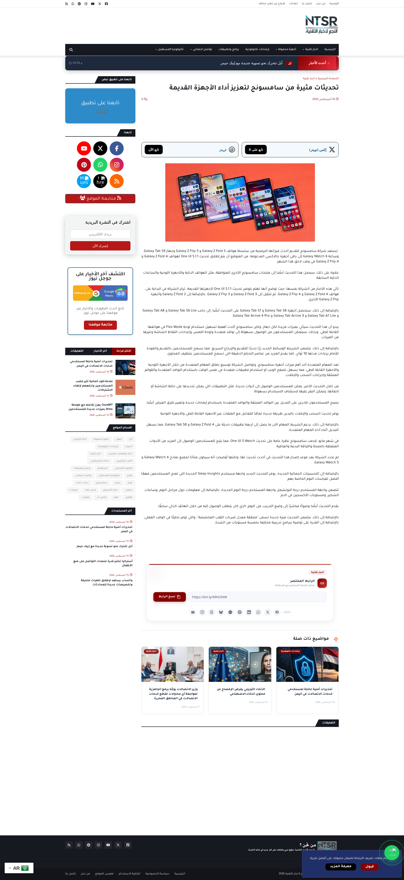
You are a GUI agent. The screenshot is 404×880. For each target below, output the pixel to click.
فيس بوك (90, 490)
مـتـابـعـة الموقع (101, 199)
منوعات (73, 490)
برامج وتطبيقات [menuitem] (229, 49)
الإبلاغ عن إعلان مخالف (272, 3)
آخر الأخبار (100, 351)
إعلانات (293, 3)
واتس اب (101, 497)
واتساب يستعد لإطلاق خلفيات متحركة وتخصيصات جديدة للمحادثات (107, 583)
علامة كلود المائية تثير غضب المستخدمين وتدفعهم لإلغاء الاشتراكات (93, 386)
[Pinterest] (239, 612)
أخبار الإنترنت (80, 439)
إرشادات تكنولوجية (108, 446)
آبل (130, 439)
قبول (369, 867)
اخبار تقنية (309, 78)
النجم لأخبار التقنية (296, 874)
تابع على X (256, 149)
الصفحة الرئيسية (328, 78)
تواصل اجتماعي (83, 475)
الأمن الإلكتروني (124, 461)
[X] (267, 612)
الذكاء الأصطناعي (99, 461)
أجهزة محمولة (101, 439)
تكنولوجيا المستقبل (109, 475)
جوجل (117, 483)
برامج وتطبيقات (81, 468)
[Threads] (211, 612)
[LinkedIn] (249, 612)
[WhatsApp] (258, 612)
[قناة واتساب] (391, 852)
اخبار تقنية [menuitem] (311, 49)
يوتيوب (85, 497)
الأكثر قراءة (123, 351)
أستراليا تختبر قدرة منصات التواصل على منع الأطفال (103, 563)
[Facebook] (277, 612)
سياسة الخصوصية (157, 874)
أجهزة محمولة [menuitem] (287, 49)
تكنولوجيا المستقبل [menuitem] (171, 49)
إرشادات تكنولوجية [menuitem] (257, 49)
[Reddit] (230, 612)
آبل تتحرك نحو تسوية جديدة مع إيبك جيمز (255, 63)
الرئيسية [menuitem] (330, 49)
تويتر (130, 483)
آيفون (119, 439)
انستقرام (102, 468)
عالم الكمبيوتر (110, 490)
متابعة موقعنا (100, 325)
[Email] (193, 612)
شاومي (128, 490)
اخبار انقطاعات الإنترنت (120, 454)
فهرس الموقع (104, 874)
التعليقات (76, 351)
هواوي (129, 497)
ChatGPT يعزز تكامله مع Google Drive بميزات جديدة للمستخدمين (91, 407)
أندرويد (128, 446)
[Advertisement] (150, 24)
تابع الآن (153, 149)
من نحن (320, 3)
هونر (116, 497)
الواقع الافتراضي (123, 468)
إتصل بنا (307, 3)
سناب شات (82, 483)
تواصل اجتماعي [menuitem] (202, 49)
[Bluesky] (221, 612)
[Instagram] (202, 612)
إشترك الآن (100, 246)
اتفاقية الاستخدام (129, 874)
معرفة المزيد (340, 867)
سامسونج (101, 483)
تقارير (129, 475)
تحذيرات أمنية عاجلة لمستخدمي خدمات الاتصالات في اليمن (91, 364)
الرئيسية (334, 3)
